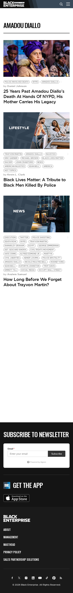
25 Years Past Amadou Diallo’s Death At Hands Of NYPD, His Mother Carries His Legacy (33, 96)
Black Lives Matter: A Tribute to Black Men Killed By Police (34, 182)
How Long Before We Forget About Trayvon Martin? (32, 282)
